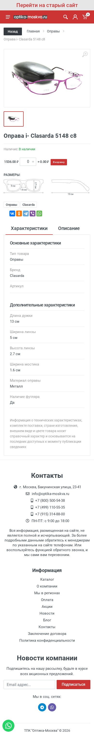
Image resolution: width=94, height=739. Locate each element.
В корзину (59, 162)
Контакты (47, 627)
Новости (47, 613)
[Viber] (32, 213)
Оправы (11, 204)
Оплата (47, 600)
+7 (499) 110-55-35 (50, 507)
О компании (47, 586)
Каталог (47, 579)
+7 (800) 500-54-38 (50, 500)
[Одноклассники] (19, 213)
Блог (47, 620)
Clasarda (28, 204)
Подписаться (73, 684)
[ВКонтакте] (12, 213)
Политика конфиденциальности (47, 640)
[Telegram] (26, 213)
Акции (47, 606)
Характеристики (29, 228)
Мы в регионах (47, 593)
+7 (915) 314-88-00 (50, 514)
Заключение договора (47, 634)
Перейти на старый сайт (47, 5)
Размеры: (12, 175)
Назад (13, 31)
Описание (69, 228)
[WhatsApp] (39, 213)
